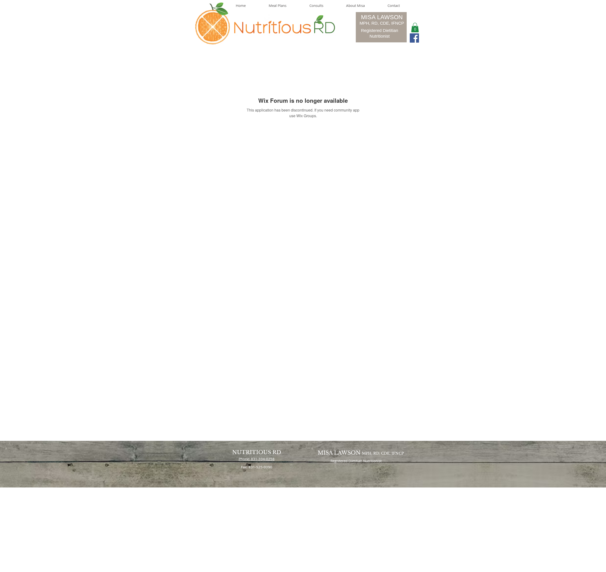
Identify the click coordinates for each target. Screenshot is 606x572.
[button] (415, 27)
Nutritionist (380, 36)
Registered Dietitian (379, 30)
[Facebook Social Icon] (414, 38)
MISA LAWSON (382, 17)
